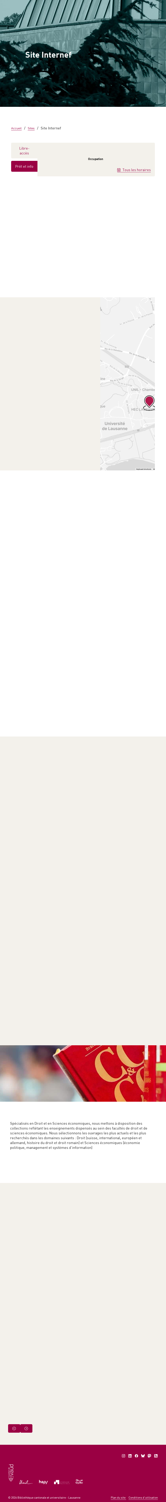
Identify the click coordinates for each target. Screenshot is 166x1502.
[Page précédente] (14, 1428)
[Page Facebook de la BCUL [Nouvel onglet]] (136, 1456)
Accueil (20, 42)
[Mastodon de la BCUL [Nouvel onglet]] (149, 1456)
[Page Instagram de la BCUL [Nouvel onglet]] (123, 1456)
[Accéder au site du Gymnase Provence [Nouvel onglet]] (62, 1481)
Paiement (85, 4)
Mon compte (111, 4)
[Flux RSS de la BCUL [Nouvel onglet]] (156, 1456)
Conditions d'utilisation (143, 1497)
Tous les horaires (136, 169)
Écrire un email (41, 441)
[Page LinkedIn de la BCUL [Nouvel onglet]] (130, 1456)
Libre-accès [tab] (24, 150)
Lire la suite (139, 841)
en (152, 4)
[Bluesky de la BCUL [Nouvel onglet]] (143, 1456)
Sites (31, 128)
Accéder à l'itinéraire (29, 337)
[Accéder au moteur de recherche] (67, 4)
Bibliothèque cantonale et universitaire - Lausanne (48, 1497)
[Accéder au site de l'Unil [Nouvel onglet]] (26, 1481)
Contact (135, 4)
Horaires (78, 113)
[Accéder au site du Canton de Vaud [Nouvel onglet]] (10, 1472)
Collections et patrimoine (34, 52)
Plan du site (118, 1497)
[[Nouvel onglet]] (127, 383)
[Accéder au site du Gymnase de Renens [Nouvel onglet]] (79, 1481)
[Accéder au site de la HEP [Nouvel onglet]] (43, 1481)
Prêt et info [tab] (24, 166)
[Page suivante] (26, 1428)
